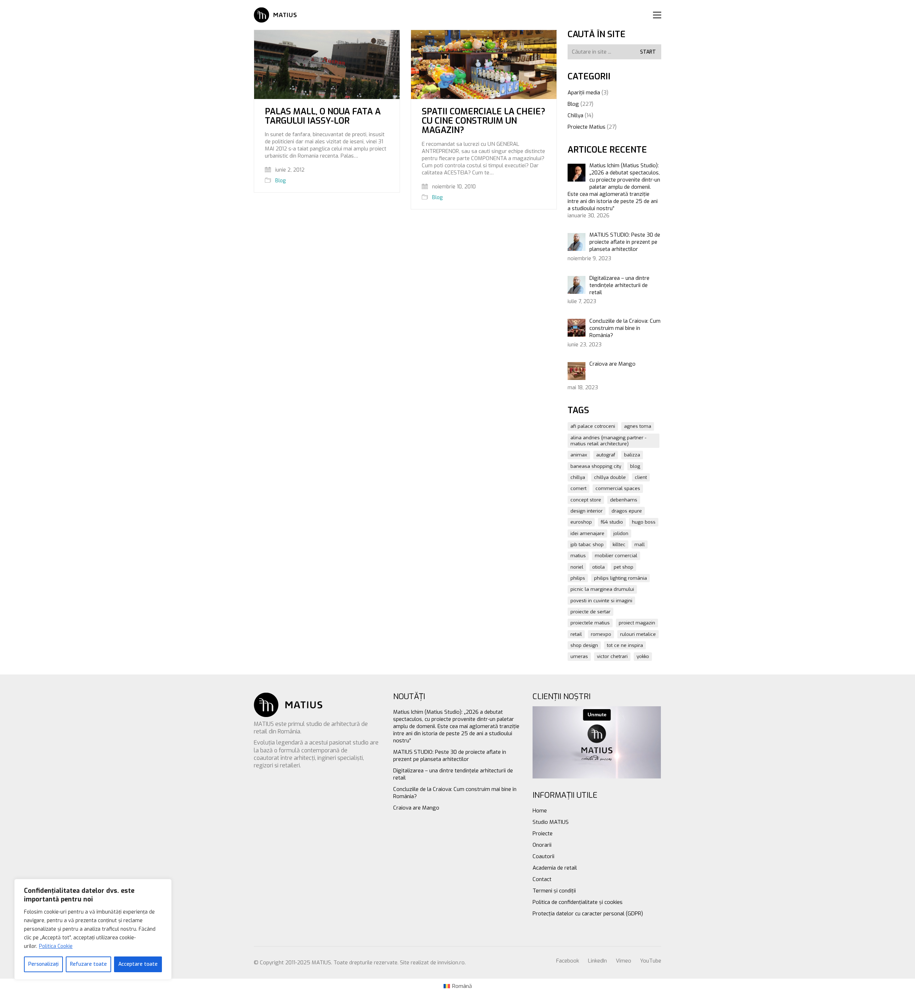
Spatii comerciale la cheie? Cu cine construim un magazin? (483, 121)
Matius (578, 556)
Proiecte (543, 833)
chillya (577, 477)
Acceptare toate (138, 964)
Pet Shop (623, 567)
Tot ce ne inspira (625, 645)
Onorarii (542, 845)
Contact (542, 879)
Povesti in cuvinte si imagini (601, 601)
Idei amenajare (587, 533)
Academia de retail (555, 867)
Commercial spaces (617, 488)
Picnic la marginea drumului (602, 589)
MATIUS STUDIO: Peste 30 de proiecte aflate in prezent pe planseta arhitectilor (449, 755)
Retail (576, 634)
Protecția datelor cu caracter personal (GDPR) (588, 913)
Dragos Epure (627, 511)
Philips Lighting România (620, 578)
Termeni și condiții (554, 890)
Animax (578, 455)
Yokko (643, 656)
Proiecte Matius (586, 126)
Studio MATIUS (551, 822)
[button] (657, 15)
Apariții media (584, 92)
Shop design (584, 645)
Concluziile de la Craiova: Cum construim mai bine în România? (454, 793)
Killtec (619, 544)
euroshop (581, 522)
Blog (280, 181)
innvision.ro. (451, 962)
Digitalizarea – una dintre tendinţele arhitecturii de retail (453, 774)
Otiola (598, 567)
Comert (578, 488)
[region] (93, 929)
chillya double (610, 477)
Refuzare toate (88, 964)
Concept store (585, 500)
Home (540, 810)
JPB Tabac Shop (587, 544)
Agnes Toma (637, 426)
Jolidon (620, 533)
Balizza (632, 455)
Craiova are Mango (416, 807)
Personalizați (43, 964)
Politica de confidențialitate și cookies (578, 902)
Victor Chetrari (612, 656)
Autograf (605, 455)
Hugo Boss (644, 522)
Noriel (576, 567)
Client (641, 477)
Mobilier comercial (616, 556)
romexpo (601, 634)
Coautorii (543, 856)
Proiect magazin (637, 623)
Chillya (575, 115)
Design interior (586, 511)
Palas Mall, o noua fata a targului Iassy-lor (323, 116)
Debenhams (623, 500)
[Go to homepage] (275, 15)
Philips (577, 578)
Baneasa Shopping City (595, 466)
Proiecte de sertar (590, 612)
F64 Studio (612, 522)
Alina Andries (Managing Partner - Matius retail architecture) (608, 441)
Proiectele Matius (590, 623)
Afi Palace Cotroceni (592, 426)
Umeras (579, 656)
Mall (639, 544)
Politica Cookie (56, 946)
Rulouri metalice (638, 634)
